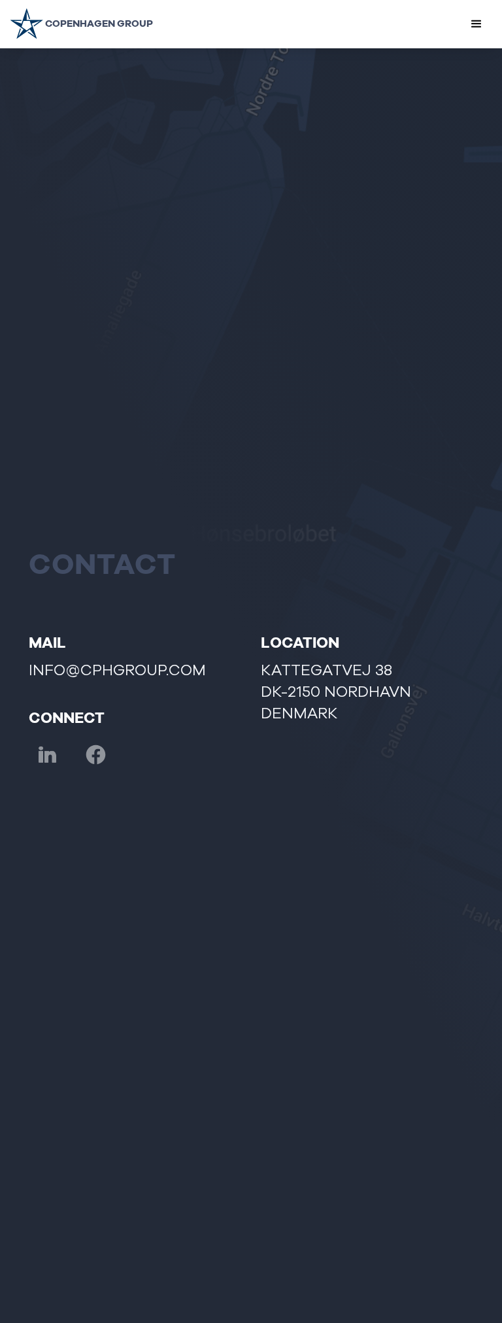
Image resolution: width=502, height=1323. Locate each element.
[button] (476, 24)
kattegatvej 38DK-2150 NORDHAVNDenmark (336, 691)
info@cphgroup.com (117, 670)
